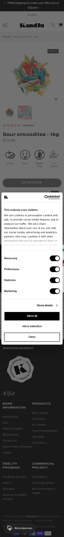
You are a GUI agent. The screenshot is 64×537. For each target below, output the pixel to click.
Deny (32, 337)
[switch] (55, 269)
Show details (45, 305)
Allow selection (32, 326)
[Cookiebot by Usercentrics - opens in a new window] (45, 197)
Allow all (32, 316)
